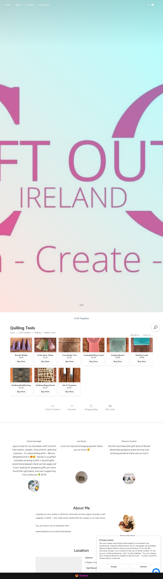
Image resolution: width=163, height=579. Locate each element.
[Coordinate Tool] (69, 345)
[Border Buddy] (21, 345)
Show (81, 576)
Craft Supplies (81, 318)
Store (8, 5)
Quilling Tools (50, 332)
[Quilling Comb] (142, 345)
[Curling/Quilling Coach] (93, 345)
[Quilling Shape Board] (45, 375)
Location (30, 5)
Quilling (37, 332)
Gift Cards (110, 409)
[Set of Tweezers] (69, 375)
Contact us (44, 5)
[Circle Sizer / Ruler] (45, 345)
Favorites (72, 409)
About (18, 5)
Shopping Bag (91, 409)
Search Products (52, 409)
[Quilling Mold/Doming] (21, 375)
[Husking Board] (117, 345)
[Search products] (155, 327)
